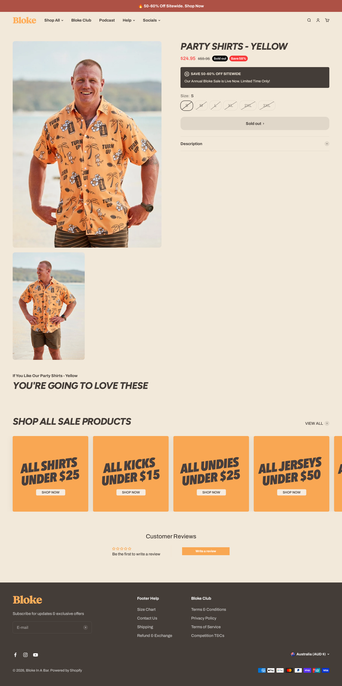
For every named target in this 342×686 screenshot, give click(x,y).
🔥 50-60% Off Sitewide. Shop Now (171, 6)
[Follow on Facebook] (15, 654)
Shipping (145, 627)
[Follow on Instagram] (25, 654)
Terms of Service (206, 627)
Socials (150, 20)
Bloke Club (81, 20)
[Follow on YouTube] (35, 654)
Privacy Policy (203, 618)
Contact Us (147, 618)
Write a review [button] (206, 551)
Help (127, 20)
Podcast (107, 20)
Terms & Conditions (208, 609)
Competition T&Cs (207, 635)
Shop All (52, 20)
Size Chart (146, 609)
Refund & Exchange (154, 635)
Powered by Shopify (66, 670)
